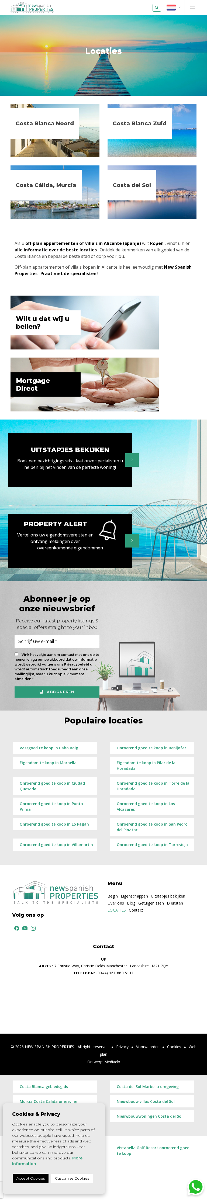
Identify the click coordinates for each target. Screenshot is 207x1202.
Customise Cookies (72, 1178)
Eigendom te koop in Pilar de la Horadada (146, 765)
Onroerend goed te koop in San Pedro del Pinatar (152, 827)
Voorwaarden (148, 1046)
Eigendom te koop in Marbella (48, 762)
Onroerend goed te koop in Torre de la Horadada (153, 786)
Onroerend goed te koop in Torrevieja (152, 844)
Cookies (174, 1046)
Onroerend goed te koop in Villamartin (56, 844)
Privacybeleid (77, 664)
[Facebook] (15, 927)
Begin (113, 896)
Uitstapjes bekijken (168, 896)
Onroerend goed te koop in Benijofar (151, 747)
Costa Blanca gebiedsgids (44, 1086)
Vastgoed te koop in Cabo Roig (49, 747)
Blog (131, 903)
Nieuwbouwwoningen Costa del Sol (149, 1116)
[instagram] (32, 927)
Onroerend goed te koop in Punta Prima (51, 806)
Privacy (122, 1046)
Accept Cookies (30, 1178)
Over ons (116, 903)
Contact (136, 910)
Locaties (117, 910)
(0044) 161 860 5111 (103, 972)
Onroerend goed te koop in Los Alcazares (146, 806)
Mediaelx (112, 1061)
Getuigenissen (151, 903)
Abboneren (59, 692)
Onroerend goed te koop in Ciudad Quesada (52, 786)
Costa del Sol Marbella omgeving (148, 1086)
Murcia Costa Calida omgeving (48, 1101)
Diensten (175, 903)
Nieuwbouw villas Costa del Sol (146, 1101)
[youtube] (23, 927)
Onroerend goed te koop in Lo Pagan (54, 824)
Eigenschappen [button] (134, 896)
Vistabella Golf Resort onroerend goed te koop (153, 1150)
